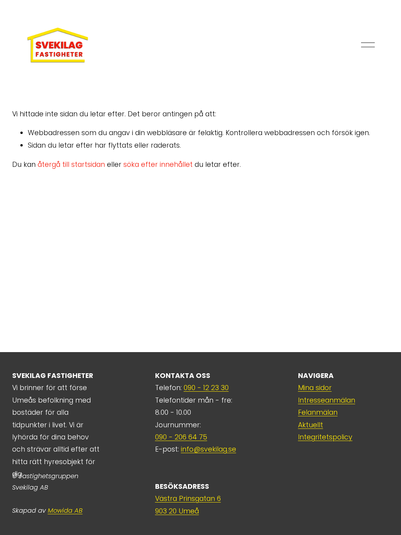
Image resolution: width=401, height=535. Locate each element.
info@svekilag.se (208, 449)
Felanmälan (318, 412)
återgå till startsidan (71, 164)
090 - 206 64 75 (181, 437)
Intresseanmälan (326, 400)
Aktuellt (310, 425)
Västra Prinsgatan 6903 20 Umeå (188, 504)
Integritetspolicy (325, 437)
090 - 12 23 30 (206, 387)
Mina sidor (315, 387)
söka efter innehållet (158, 164)
